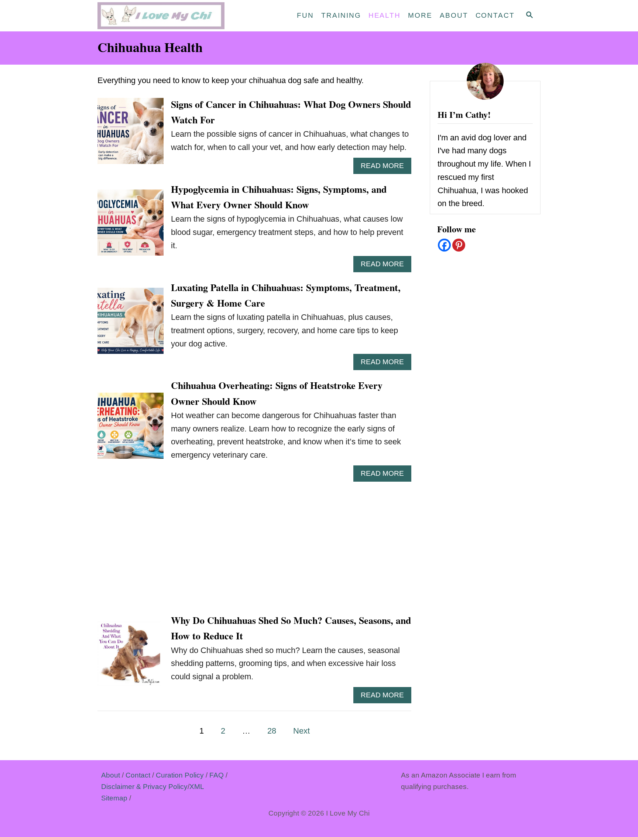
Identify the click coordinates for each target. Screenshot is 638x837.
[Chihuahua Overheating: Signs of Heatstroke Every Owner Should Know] (130, 430)
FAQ (216, 775)
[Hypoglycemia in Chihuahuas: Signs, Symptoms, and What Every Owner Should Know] (130, 226)
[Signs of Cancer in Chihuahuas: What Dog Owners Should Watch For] (130, 135)
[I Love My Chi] (163, 15)
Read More (386, 167)
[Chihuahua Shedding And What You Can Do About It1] (130, 658)
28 (271, 730)
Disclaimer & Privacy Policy (144, 786)
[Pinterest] (458, 245)
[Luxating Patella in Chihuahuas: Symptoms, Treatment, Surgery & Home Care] (130, 325)
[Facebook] (444, 245)
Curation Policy (180, 775)
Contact (138, 775)
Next (301, 730)
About (110, 775)
